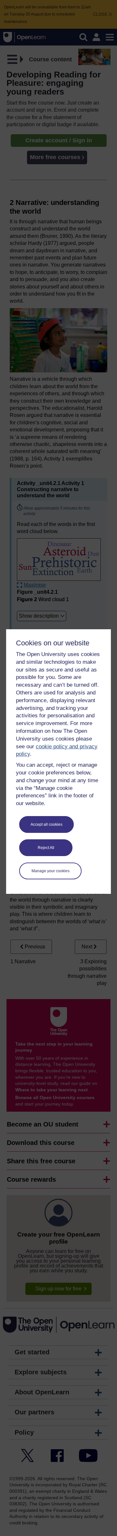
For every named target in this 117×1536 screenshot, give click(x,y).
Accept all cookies (46, 824)
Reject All (46, 847)
